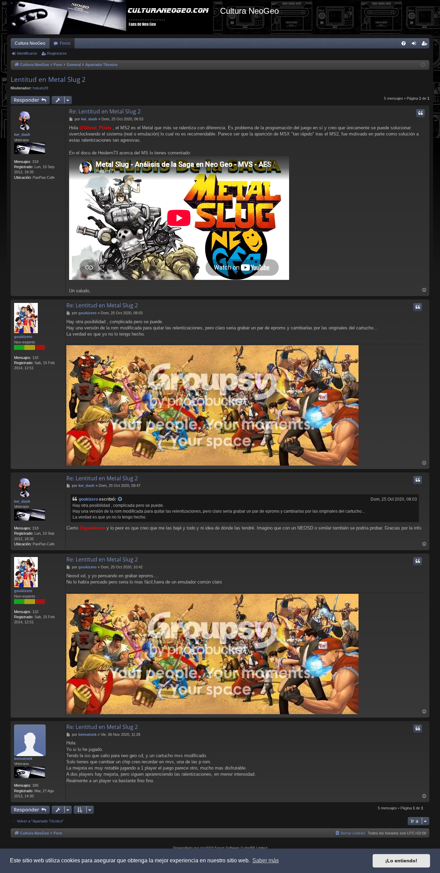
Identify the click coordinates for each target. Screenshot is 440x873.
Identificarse (27, 53)
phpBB (205, 848)
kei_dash (22, 134)
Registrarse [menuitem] (425, 44)
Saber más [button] (265, 860)
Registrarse (57, 53)
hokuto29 (40, 88)
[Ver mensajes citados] (120, 499)
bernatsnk (23, 758)
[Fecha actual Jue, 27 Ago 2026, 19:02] (423, 65)
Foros (65, 43)
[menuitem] (403, 43)
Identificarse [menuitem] (415, 44)
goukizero (23, 337)
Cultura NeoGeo (30, 43)
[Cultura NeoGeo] (113, 17)
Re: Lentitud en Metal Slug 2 (105, 111)
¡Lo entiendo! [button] (401, 860)
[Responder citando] (420, 113)
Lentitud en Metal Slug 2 (48, 79)
